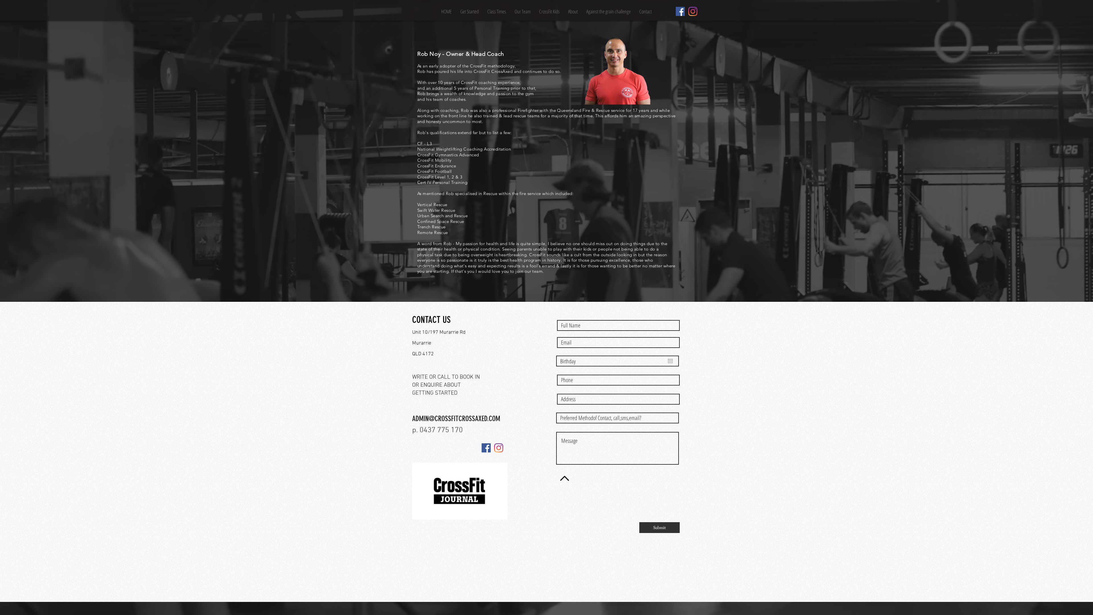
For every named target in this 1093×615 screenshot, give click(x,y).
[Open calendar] (670, 361)
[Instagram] (692, 11)
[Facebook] (680, 11)
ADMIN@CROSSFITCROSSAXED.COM (456, 418)
